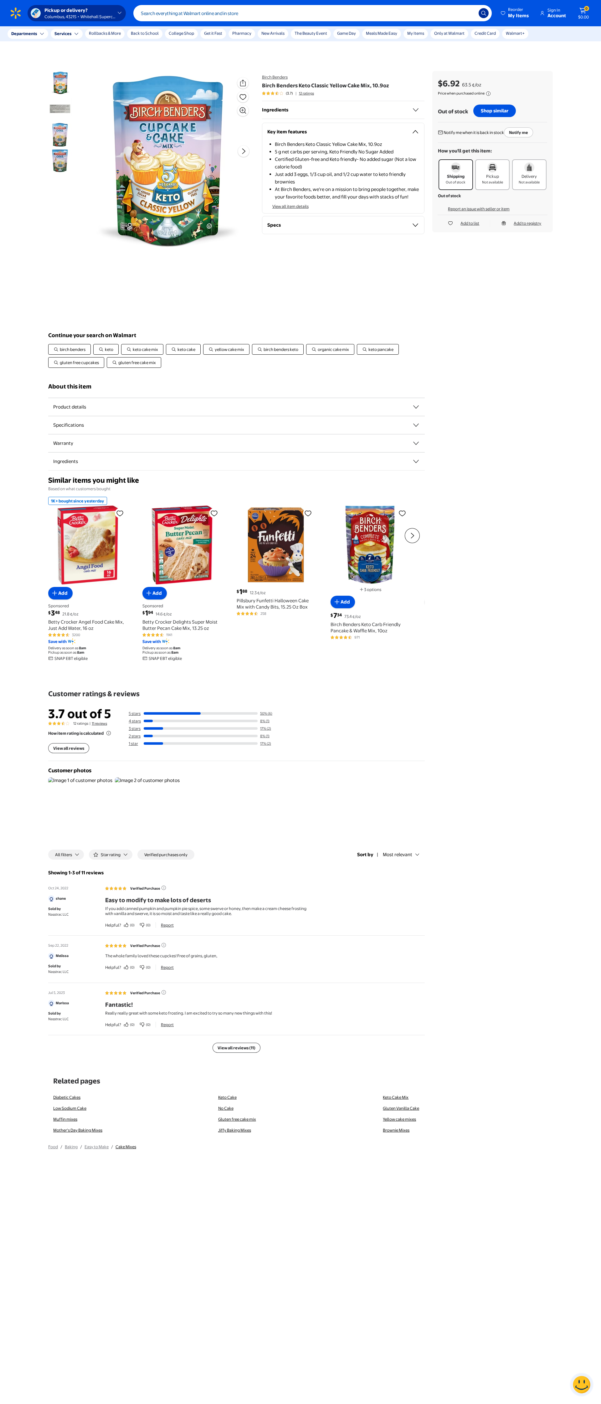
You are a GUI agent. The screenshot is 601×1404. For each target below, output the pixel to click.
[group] (288, 93)
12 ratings (306, 93)
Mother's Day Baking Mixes (77, 1130)
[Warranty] (416, 443)
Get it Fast (213, 33)
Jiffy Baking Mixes (234, 1130)
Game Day (346, 33)
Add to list (469, 223)
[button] (515, 13)
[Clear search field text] (469, 13)
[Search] (484, 13)
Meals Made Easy (381, 33)
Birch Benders (275, 77)
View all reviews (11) (236, 1047)
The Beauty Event (311, 33)
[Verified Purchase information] (163, 887)
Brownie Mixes (396, 1130)
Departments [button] (24, 33)
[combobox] (312, 13)
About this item (69, 386)
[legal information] (488, 93)
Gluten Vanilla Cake (401, 1108)
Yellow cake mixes (399, 1119)
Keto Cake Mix (395, 1097)
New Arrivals (273, 33)
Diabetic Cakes (66, 1097)
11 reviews (99, 723)
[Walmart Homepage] (16, 13)
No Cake (226, 1108)
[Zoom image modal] (243, 110)
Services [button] (62, 33)
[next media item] (243, 151)
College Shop (181, 33)
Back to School (145, 33)
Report (167, 925)
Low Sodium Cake (69, 1108)
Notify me (518, 132)
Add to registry (527, 223)
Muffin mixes (65, 1119)
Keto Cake (227, 1097)
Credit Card (485, 33)
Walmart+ (515, 33)
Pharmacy (241, 33)
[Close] (116, 33)
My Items (415, 33)
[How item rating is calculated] (108, 733)
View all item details (290, 206)
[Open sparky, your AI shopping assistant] (581, 1384)
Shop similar (494, 111)
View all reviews (68, 748)
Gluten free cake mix (237, 1119)
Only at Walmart (449, 33)
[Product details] (416, 407)
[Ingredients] (415, 110)
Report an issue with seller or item (479, 208)
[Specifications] (416, 425)
